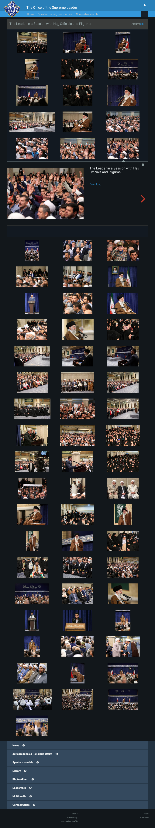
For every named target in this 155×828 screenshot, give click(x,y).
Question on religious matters (55, 14)
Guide (146, 814)
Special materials (22, 762)
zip (142, 23)
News (15, 745)
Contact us (144, 817)
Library (16, 770)
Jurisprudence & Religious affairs (32, 753)
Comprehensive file (87, 14)
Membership (72, 817)
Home (30, 14)
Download (95, 184)
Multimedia (19, 796)
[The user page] (144, 5)
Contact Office (21, 804)
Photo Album (20, 779)
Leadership (19, 787)
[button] (144, 14)
